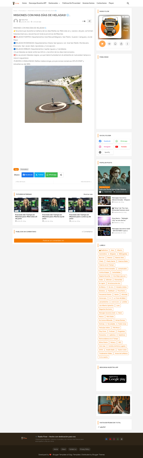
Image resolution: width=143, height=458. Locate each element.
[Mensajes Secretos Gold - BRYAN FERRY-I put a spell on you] (104, 231)
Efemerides (118, 280)
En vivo (111, 287)
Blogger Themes (98, 455)
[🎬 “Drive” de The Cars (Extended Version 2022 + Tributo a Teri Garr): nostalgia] (104, 210)
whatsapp (123, 141)
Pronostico (22, 11)
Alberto (119, 250)
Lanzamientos (103, 302)
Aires (112, 250)
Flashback (111, 291)
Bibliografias (123, 254)
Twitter (41, 175)
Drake (101, 280)
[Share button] (61, 174)
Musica (101, 316)
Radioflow (122, 335)
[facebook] (106, 438)
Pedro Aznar (122, 324)
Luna (118, 305)
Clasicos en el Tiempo (106, 265)
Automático (103, 254)
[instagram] (114, 438)
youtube (124, 147)
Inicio (15, 11)
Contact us (72, 449)
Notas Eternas (120, 320)
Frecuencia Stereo (105, 294)
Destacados (53, 3)
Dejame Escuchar (104, 276)
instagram (107, 147)
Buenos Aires (119, 257)
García (116, 294)
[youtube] (110, 438)
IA (110, 298)
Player (111, 3)
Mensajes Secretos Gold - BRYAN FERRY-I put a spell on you (121, 231)
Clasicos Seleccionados (107, 268)
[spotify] (121, 438)
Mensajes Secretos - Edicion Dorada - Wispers (121, 199)
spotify (107, 152)
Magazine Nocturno (105, 309)
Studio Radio (110, 350)
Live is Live (115, 302)
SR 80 (101, 350)
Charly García (110, 261)
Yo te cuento (103, 357)
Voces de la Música (121, 353)
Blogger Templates (60, 455)
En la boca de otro (114, 283)
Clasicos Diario (123, 261)
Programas (121, 331)
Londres (124, 302)
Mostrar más (88, 194)
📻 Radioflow (103, 250)
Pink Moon (116, 327)
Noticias (102, 324)
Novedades (111, 324)
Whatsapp (52, 175)
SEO (119, 342)
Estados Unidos (121, 287)
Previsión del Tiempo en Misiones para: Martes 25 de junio (53, 216)
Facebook (29, 175)
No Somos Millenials (106, 320)
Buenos (109, 257)
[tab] (24, 3)
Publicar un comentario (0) (53, 241)
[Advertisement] (114, 93)
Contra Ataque (104, 272)
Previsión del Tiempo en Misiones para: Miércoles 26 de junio (26, 216)
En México (102, 287)
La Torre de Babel (120, 298)
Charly (101, 261)
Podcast (112, 331)
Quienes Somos (88, 3)
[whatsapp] (117, 438)
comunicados (122, 268)
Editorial (109, 280)
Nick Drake (110, 316)
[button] (128, 3)
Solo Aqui (102, 346)
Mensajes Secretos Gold (107, 313)
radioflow (112, 335)
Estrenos (102, 291)
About (64, 449)
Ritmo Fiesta (103, 342)
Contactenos (102, 3)
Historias (124, 294)
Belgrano (113, 254)
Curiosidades (116, 272)
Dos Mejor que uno (119, 276)
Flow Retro (121, 291)
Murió (120, 313)
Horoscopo (102, 298)
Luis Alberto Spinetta (106, 305)
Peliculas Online (104, 327)
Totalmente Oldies (105, 353)
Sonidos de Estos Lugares (117, 346)
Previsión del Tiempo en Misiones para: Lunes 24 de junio (80, 216)
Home (24, 3)
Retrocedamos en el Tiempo (108, 339)
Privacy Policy (84, 449)
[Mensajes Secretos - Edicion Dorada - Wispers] (104, 200)
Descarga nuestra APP (37, 3)
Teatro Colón (122, 350)
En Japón (102, 283)
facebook (107, 141)
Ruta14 (113, 342)
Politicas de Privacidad (71, 3)
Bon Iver (101, 257)
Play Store (102, 331)
